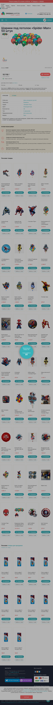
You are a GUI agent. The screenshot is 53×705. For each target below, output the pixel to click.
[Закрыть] (32, 345)
